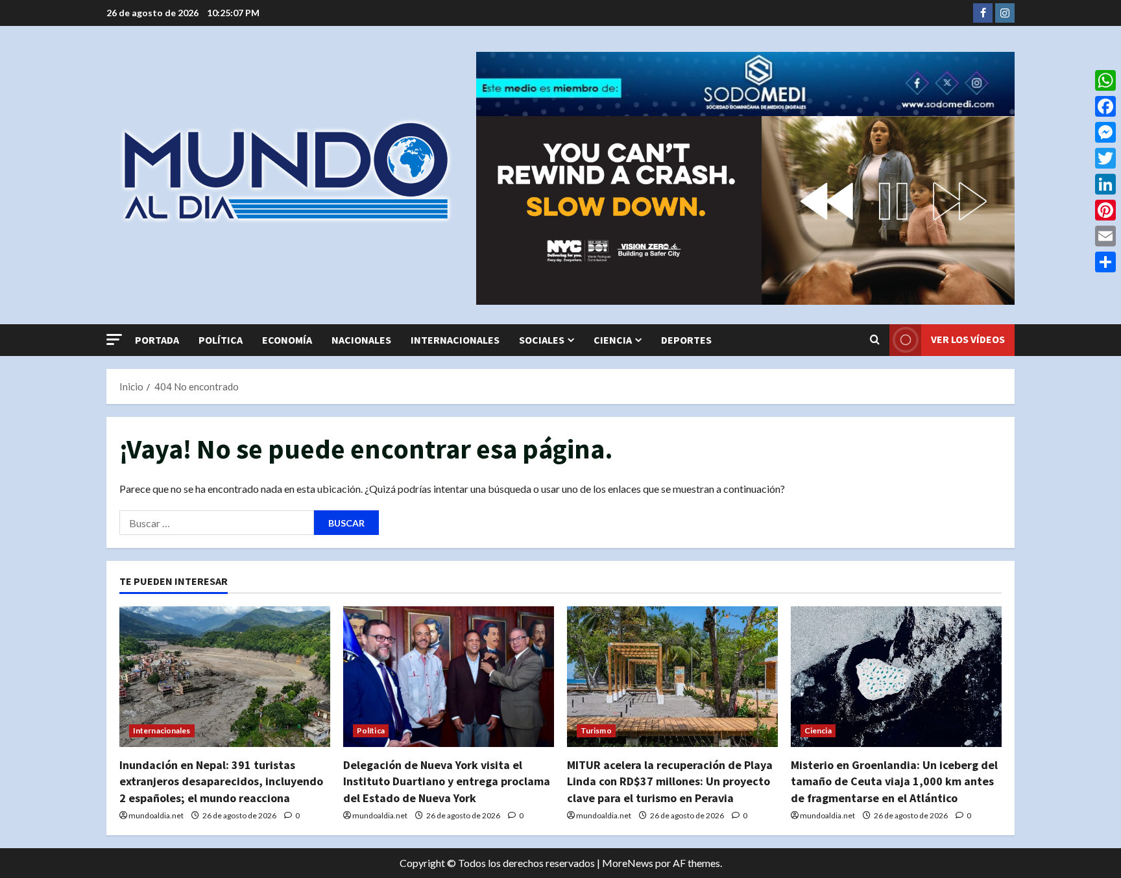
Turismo (596, 730)
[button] (114, 339)
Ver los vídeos (968, 339)
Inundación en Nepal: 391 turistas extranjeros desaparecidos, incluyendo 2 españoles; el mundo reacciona (221, 781)
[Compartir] (1105, 262)
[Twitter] (1105, 158)
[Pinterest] (1105, 210)
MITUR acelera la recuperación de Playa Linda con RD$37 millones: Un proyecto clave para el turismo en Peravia (670, 781)
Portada (157, 339)
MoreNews (627, 863)
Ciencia (613, 339)
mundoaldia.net (156, 815)
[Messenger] (1105, 132)
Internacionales (455, 339)
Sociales (541, 339)
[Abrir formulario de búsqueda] (875, 339)
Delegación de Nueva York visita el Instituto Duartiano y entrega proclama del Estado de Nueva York (446, 781)
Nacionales (361, 339)
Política (221, 339)
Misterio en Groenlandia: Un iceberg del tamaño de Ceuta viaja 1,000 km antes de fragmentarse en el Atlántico (894, 781)
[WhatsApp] (1105, 80)
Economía (287, 339)
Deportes (686, 339)
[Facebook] (1105, 106)
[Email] (1105, 236)
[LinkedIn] (1105, 184)
